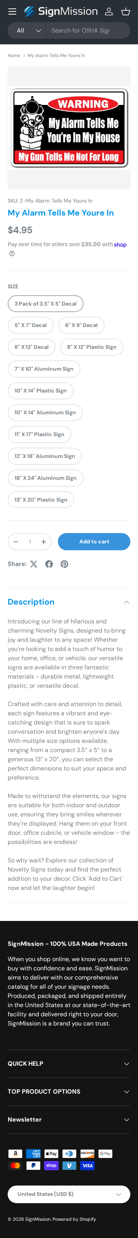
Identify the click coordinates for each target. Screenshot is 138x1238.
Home (14, 55)
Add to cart (94, 541)
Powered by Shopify (74, 1219)
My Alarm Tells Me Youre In (56, 55)
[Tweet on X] (33, 564)
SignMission (38, 1219)
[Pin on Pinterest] (64, 564)
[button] (125, 11)
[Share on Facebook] (49, 564)
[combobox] (69, 30)
